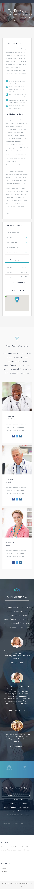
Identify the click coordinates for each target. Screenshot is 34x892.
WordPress (24, 886)
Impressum (4, 871)
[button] (17, 299)
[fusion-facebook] (13, 436)
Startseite (3, 868)
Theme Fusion (26, 883)
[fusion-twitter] (17, 436)
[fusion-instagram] (20, 436)
